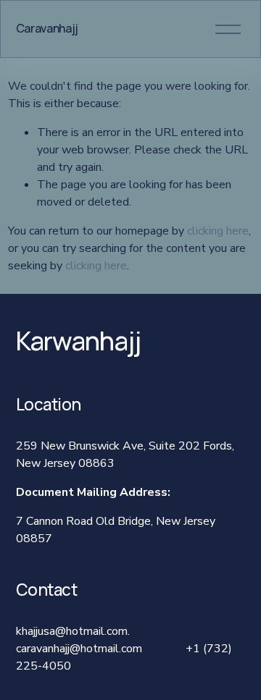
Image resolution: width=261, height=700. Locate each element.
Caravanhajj (47, 28)
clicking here (218, 231)
